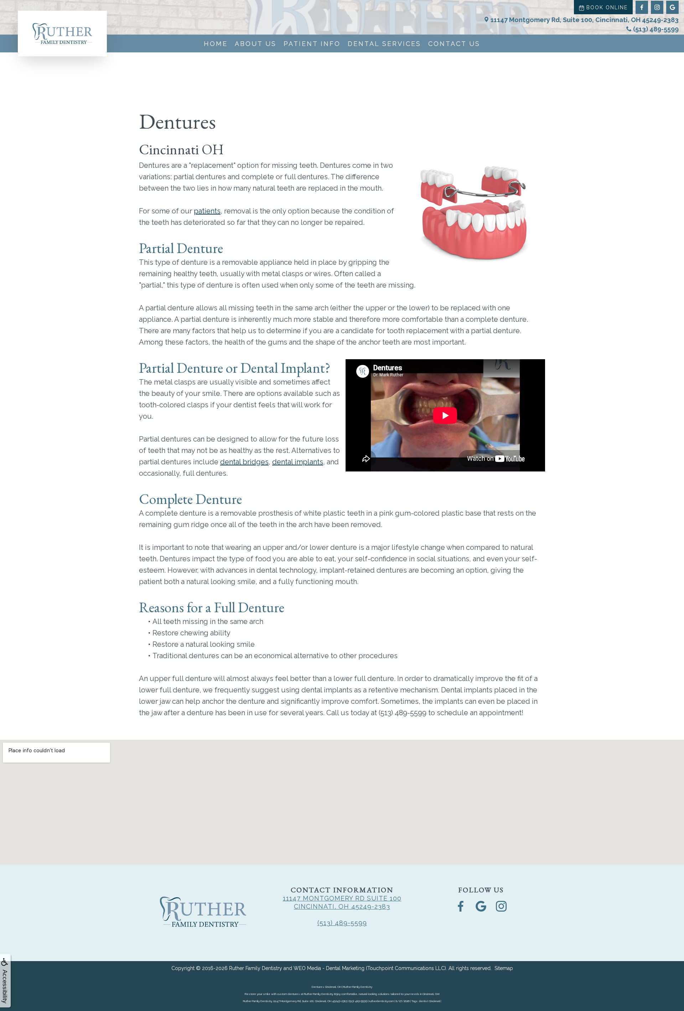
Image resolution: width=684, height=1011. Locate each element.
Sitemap (503, 968)
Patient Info (312, 43)
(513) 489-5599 (656, 29)
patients (207, 211)
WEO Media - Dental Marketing (329, 968)
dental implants (297, 462)
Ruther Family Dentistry (255, 968)
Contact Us (454, 43)
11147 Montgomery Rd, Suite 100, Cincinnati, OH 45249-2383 (585, 20)
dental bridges (244, 462)
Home (216, 43)
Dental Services (384, 43)
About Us (255, 43)
